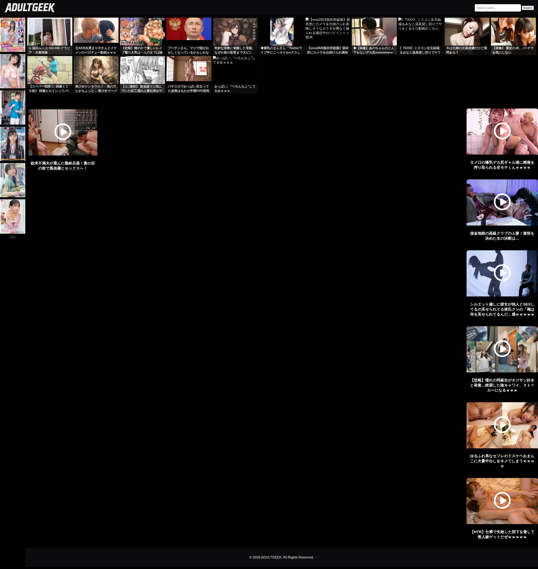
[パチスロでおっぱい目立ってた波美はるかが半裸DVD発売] (188, 64)
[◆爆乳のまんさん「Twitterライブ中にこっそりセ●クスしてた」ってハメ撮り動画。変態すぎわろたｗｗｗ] (281, 26)
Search (527, 7)
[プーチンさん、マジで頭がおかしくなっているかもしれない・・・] (188, 26)
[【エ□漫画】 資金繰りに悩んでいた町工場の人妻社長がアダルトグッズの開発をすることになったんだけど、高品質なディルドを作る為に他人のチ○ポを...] (142, 64)
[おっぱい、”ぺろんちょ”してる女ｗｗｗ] (235, 64)
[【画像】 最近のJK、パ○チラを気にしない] (513, 26)
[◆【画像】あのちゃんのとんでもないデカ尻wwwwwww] (374, 26)
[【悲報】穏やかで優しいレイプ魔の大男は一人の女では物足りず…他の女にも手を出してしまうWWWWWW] (142, 26)
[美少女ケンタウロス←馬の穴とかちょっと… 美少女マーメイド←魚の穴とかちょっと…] (96, 64)
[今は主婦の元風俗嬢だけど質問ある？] (467, 26)
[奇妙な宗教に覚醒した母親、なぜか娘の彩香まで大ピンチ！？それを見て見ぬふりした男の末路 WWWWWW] (235, 26)
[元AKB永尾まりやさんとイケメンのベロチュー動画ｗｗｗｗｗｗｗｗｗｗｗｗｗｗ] (96, 26)
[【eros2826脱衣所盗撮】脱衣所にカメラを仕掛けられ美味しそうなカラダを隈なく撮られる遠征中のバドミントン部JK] (328, 26)
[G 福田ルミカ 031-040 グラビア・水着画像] (49, 26)
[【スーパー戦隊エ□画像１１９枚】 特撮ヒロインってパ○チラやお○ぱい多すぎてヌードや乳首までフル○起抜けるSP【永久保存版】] (49, 64)
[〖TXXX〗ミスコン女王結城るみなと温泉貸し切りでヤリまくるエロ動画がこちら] (420, 26)
